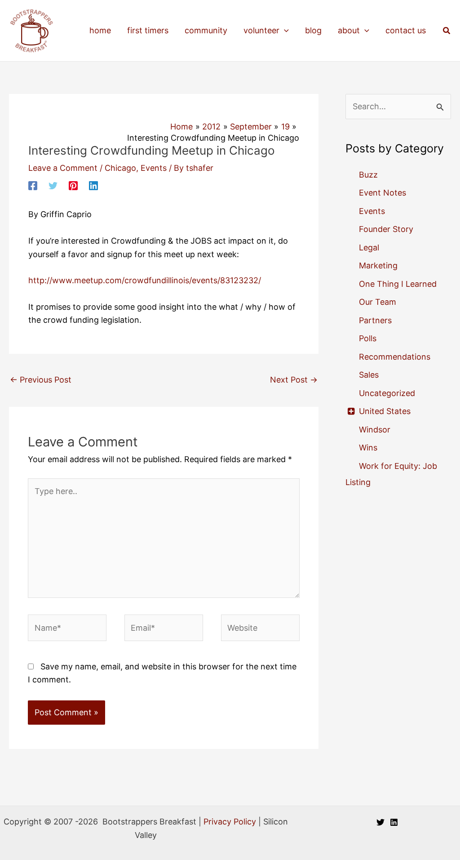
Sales (369, 374)
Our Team (377, 302)
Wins (368, 447)
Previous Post (40, 379)
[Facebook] (32, 185)
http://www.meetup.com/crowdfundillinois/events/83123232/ (144, 280)
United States (385, 411)
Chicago (120, 168)
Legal (369, 247)
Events (154, 168)
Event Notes (382, 192)
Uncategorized (387, 393)
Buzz (368, 174)
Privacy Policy (229, 821)
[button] (447, 30)
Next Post (294, 379)
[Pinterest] (73, 185)
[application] (284, 30)
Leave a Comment (62, 168)
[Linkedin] (93, 185)
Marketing (378, 265)
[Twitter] (53, 185)
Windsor (374, 429)
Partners (375, 320)
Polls (367, 338)
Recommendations (394, 356)
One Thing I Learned (398, 284)
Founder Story (386, 229)
